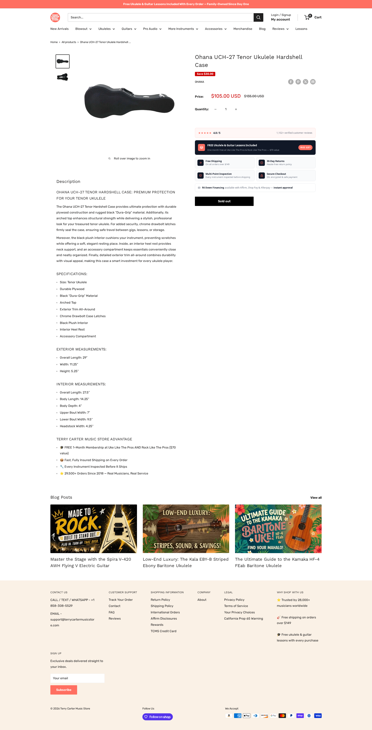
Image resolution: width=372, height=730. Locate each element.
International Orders (165, 612)
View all (316, 497)
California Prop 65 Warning (243, 618)
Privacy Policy (234, 600)
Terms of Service (236, 606)
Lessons (301, 29)
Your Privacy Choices (239, 612)
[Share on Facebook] (291, 81)
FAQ (112, 612)
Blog (262, 29)
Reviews (278, 29)
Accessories (213, 29)
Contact (114, 606)
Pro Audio (150, 29)
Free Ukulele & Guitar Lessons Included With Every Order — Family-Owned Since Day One (186, 4)
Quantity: (202, 109)
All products (69, 42)
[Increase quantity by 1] (236, 109)
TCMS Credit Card (164, 631)
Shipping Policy (162, 606)
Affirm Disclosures (164, 618)
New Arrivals (59, 29)
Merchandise (242, 29)
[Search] (258, 17)
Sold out (224, 201)
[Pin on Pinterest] (298, 81)
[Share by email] (313, 81)
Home (54, 42)
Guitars (127, 29)
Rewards (157, 625)
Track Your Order (121, 600)
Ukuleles (104, 29)
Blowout (81, 29)
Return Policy (160, 600)
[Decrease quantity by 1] (215, 109)
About (201, 600)
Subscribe (63, 690)
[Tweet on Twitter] (305, 81)
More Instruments (181, 29)
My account (280, 19)
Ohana (199, 82)
